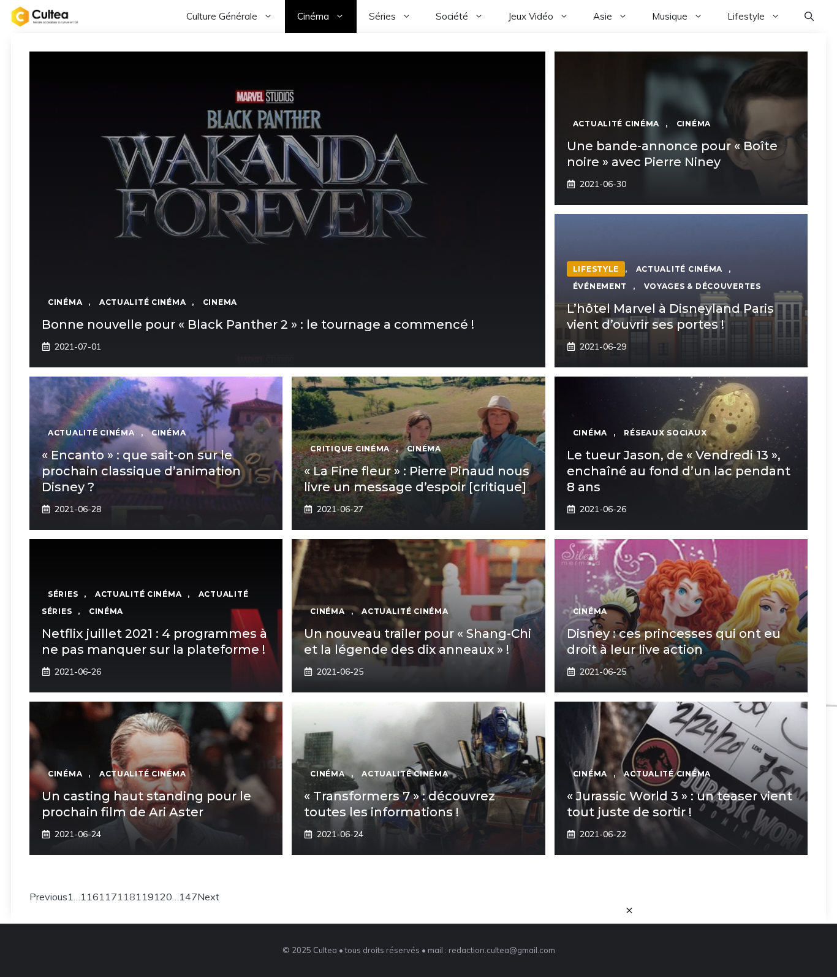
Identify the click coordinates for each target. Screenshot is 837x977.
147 (188, 897)
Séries (382, 16)
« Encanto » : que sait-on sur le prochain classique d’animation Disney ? (141, 471)
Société (452, 16)
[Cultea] (44, 16)
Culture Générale (221, 16)
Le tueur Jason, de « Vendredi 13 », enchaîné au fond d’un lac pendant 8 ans (678, 471)
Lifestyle (746, 16)
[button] (809, 16)
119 (144, 897)
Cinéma (313, 16)
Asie (602, 16)
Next (208, 897)
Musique (669, 16)
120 (163, 897)
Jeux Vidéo (530, 16)
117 (108, 897)
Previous (48, 897)
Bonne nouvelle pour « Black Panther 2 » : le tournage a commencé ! (258, 324)
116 (89, 897)
